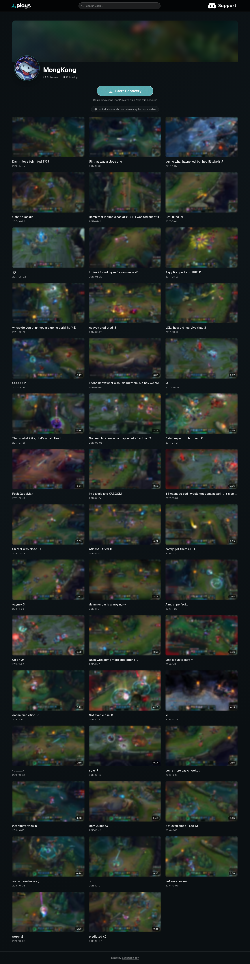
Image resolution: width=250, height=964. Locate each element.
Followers (51, 77)
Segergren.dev (130, 957)
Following (70, 77)
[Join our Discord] (223, 6)
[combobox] (120, 5)
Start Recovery (128, 91)
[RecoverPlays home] (21, 6)
